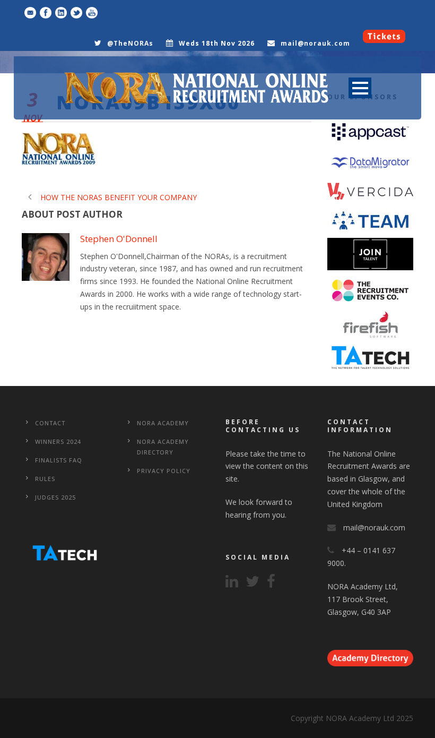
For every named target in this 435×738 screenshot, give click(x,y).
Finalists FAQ (58, 460)
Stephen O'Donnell (119, 239)
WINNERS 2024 (58, 441)
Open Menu (360, 88)
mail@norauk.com (315, 43)
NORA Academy (163, 423)
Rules (45, 479)
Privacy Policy (163, 471)
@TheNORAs (130, 43)
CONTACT (50, 423)
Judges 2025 (55, 497)
